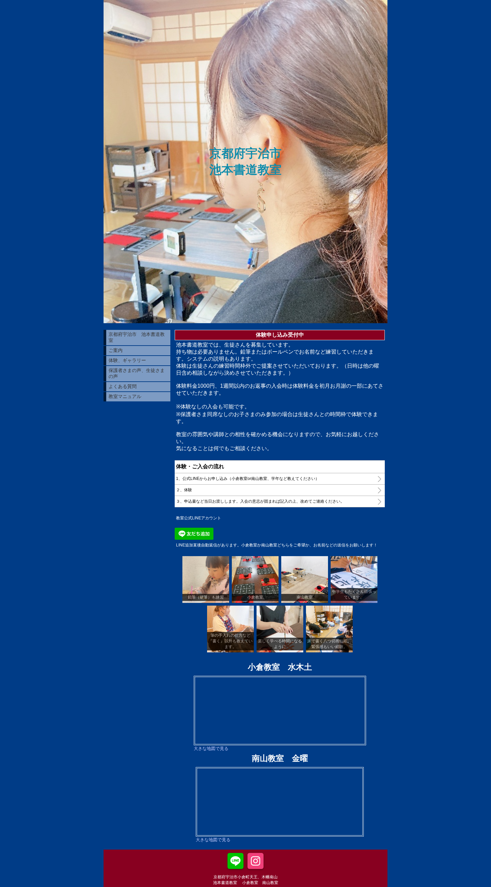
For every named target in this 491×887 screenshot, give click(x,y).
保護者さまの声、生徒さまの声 (137, 373)
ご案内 (116, 350)
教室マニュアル (125, 396)
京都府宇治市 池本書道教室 (137, 337)
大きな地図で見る (211, 748)
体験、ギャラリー (127, 360)
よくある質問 (123, 386)
